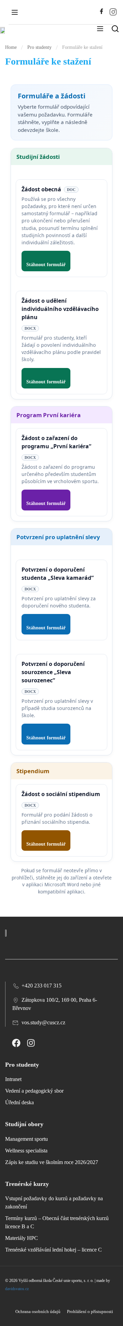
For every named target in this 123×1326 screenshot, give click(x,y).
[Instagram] (31, 1043)
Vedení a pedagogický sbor (34, 1091)
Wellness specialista (26, 1150)
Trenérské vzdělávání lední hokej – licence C (53, 1250)
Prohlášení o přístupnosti (90, 1311)
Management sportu (26, 1139)
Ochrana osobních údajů (37, 1311)
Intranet (13, 1079)
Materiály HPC (21, 1238)
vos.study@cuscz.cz (43, 1022)
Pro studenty (39, 47)
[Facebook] (16, 1043)
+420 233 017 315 (42, 985)
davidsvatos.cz (17, 1288)
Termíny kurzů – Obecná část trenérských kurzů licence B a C (57, 1222)
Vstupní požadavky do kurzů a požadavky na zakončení (54, 1202)
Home (11, 47)
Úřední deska (19, 1102)
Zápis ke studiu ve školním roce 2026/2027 (51, 1162)
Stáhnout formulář (46, 264)
